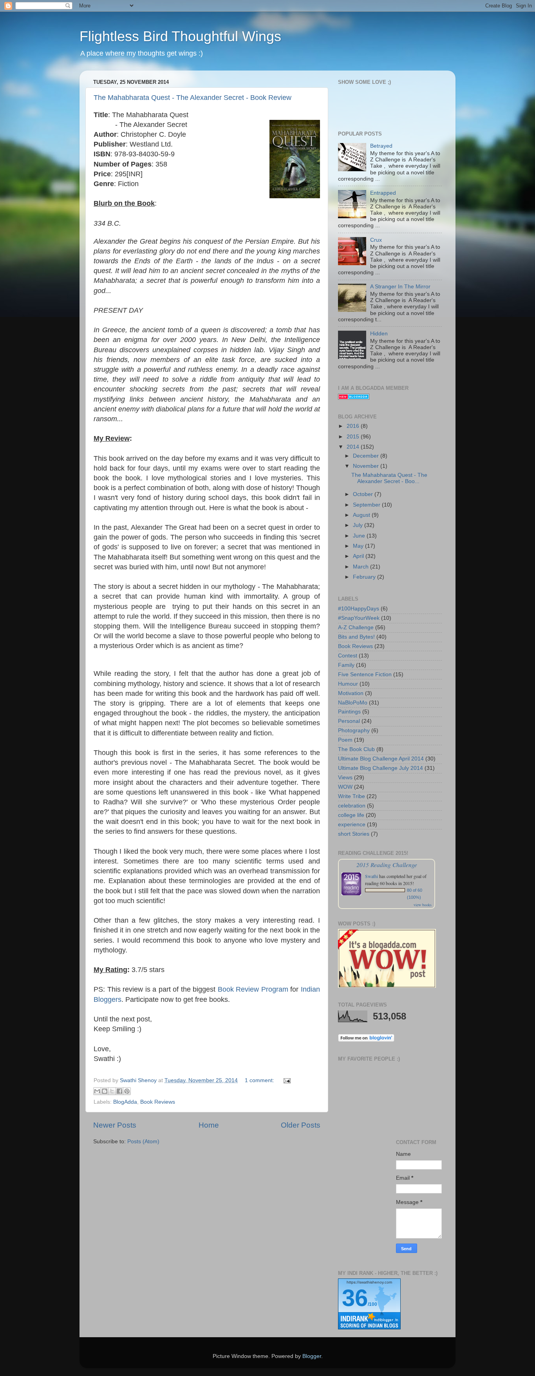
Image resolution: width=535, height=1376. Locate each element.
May (359, 546)
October (363, 494)
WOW (345, 787)
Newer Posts (114, 1125)
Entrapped (383, 193)
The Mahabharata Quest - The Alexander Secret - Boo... (389, 478)
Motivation (350, 693)
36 (355, 1298)
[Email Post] (286, 1080)
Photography (354, 730)
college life (351, 815)
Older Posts (300, 1125)
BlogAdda (125, 1102)
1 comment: (260, 1080)
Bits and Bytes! (356, 637)
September (367, 505)
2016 (354, 426)
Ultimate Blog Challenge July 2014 (380, 768)
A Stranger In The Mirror (400, 287)
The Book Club (356, 749)
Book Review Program (253, 989)
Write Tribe (351, 796)
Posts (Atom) (143, 1141)
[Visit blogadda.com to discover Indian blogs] (353, 398)
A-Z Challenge (356, 627)
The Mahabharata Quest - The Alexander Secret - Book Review (192, 97)
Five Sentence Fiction (365, 674)
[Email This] (97, 1091)
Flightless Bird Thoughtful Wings (180, 36)
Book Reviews (157, 1102)
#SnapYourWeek (359, 618)
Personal (349, 721)
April (359, 556)
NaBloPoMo (352, 703)
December (366, 456)
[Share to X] (112, 1091)
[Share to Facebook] (119, 1091)
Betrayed (381, 146)
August (362, 515)
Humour (348, 684)
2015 (354, 437)
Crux (376, 240)
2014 (354, 447)
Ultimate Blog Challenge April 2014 (381, 759)
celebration (351, 806)
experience (351, 824)
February (365, 577)
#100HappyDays (358, 609)
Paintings (349, 712)
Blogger (311, 1356)
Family (346, 665)
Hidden (379, 334)
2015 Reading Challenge (386, 864)
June (360, 536)
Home (209, 1125)
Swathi (371, 876)
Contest (347, 656)
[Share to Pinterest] (127, 1091)
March (361, 567)
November (366, 466)
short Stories (353, 834)
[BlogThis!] (104, 1091)
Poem (345, 740)
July (358, 525)
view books (423, 904)
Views (345, 777)
